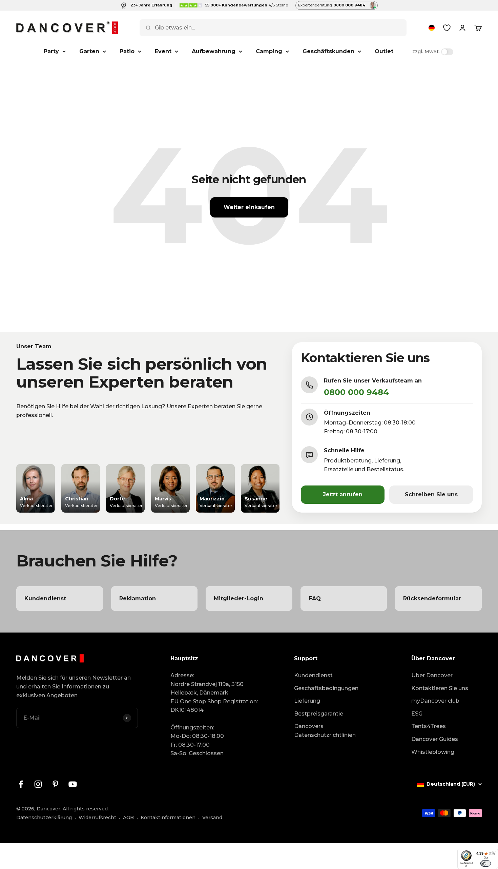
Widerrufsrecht (97, 817)
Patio (127, 51)
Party (51, 51)
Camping (269, 51)
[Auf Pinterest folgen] (55, 784)
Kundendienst (313, 675)
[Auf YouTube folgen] (72, 784)
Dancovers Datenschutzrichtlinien (325, 730)
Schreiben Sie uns (431, 494)
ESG (416, 713)
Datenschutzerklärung (44, 817)
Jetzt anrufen (342, 494)
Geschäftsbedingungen (326, 688)
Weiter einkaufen (249, 207)
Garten (89, 51)
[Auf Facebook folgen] (20, 784)
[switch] (485, 863)
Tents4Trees (428, 726)
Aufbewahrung (213, 51)
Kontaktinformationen (168, 817)
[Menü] (494, 853)
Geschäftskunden (328, 51)
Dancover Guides (434, 739)
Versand (212, 817)
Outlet (384, 51)
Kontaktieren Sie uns (439, 688)
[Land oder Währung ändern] (431, 27)
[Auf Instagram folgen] (38, 784)
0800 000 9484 (356, 392)
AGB (128, 817)
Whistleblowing (432, 752)
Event (163, 51)
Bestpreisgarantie (318, 713)
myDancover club (435, 701)
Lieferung (307, 701)
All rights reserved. (86, 809)
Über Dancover (432, 675)
